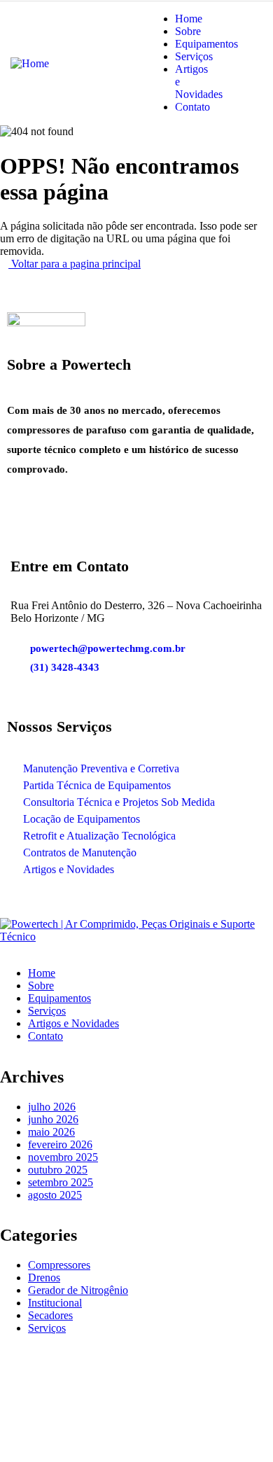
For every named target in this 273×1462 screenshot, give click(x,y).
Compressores (59, 1265)
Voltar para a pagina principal (74, 264)
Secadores (50, 1315)
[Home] (29, 62)
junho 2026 (53, 1119)
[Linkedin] (114, 531)
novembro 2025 (63, 1157)
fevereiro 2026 (60, 1144)
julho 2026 (52, 1107)
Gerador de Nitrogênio (78, 1290)
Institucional (55, 1303)
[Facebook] (24, 531)
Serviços (47, 1328)
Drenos (44, 1277)
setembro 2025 (60, 1182)
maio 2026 (51, 1132)
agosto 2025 (55, 1195)
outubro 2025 (58, 1170)
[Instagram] (69, 531)
